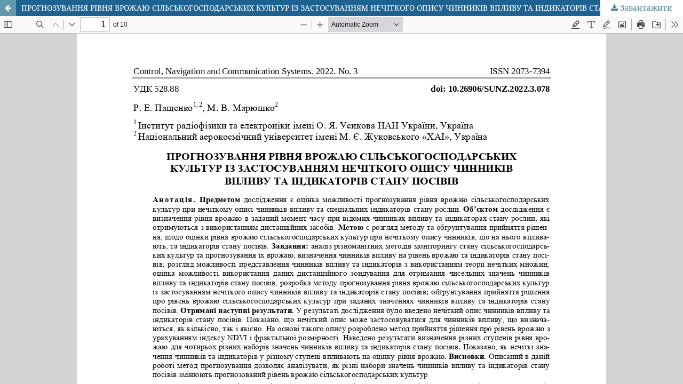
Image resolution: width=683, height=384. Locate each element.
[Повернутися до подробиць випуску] (8, 8)
